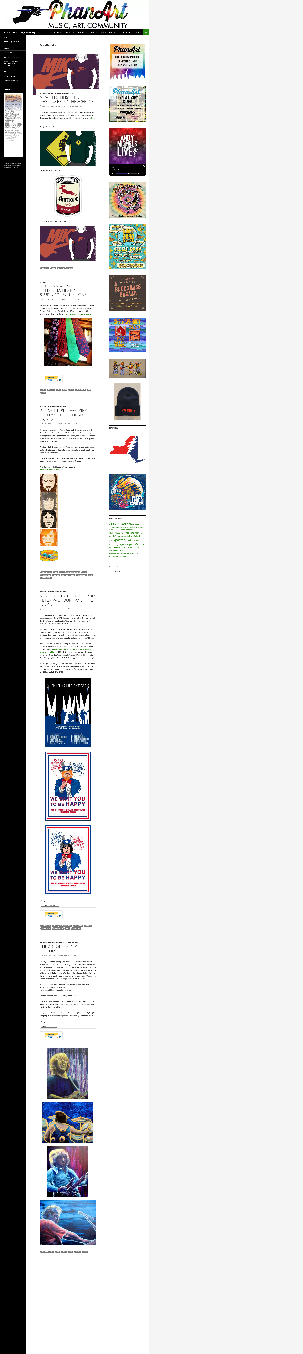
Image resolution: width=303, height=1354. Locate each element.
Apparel (43, 93)
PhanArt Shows (69, 32)
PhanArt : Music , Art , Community (19, 32)
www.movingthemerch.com (51, 470)
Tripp (137, 553)
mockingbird (131, 532)
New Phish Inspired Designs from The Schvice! (67, 99)
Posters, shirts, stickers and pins (60, 93)
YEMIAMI (70, 268)
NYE (115, 535)
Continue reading (12, 151)
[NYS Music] (127, 450)
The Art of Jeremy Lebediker (58, 948)
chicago (128, 527)
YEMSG (122, 556)
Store (5, 37)
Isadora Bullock (139, 530)
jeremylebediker (47, 1252)
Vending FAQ (127, 32)
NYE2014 (61, 268)
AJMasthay (116, 524)
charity (123, 527)
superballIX (82, 575)
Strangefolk (8, 48)
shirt (134, 545)
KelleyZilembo (59, 299)
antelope (45, 268)
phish (137, 536)
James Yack (62, 106)
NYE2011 (122, 536)
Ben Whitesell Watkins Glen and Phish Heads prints (63, 415)
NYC (111, 536)
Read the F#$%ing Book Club (11, 43)
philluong (78, 926)
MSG (140, 532)
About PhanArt (55, 32)
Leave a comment (76, 106)
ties (89, 390)
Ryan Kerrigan (114, 545)
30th (43, 390)
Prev (7, 125)
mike (53, 268)
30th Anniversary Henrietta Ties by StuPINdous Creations (63, 290)
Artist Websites (114, 32)
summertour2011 (68, 575)
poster (120, 540)
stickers (117, 547)
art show (128, 524)
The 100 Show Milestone (12, 76)
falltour (124, 529)
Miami (122, 533)
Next (20, 125)
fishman (51, 390)
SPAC (111, 547)
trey (43, 392)
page (71, 390)
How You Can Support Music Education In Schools (11, 63)
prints (78, 1252)
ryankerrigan (126, 544)
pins (112, 540)
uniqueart (113, 556)
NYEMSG (130, 536)
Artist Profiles (83, 32)
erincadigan (139, 527)
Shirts (140, 544)
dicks (133, 527)
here (93, 118)
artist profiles (46, 942)
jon (58, 390)
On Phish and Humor (11, 80)
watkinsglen (46, 578)
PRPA (137, 540)
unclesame (76, 928)
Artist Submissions (97, 32)
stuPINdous (80, 390)
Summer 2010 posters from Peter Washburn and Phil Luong (68, 600)
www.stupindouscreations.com (78, 314)
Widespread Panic (10, 52)
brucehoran (117, 527)
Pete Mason (58, 424)
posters (56, 575)
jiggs (112, 532)
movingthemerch (73, 572)
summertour (58, 928)
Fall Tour (117, 530)
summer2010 (46, 928)
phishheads (46, 575)
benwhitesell (46, 572)
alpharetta (46, 926)
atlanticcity (139, 524)
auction (111, 527)
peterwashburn (65, 926)
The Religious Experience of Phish (13, 71)
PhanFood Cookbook (11, 57)
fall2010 (111, 530)
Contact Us (138, 32)
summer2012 (114, 551)
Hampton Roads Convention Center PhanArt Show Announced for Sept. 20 (13, 102)
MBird (117, 533)
